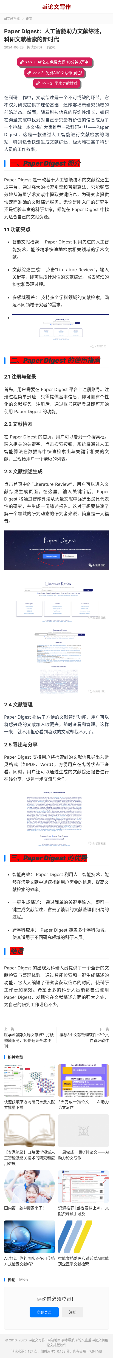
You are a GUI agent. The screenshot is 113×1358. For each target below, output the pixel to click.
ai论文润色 (100, 1340)
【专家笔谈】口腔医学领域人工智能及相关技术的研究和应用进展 (29, 1158)
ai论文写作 (56, 7)
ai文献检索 (12, 19)
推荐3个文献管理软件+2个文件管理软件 (84, 1037)
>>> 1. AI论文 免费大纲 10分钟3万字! (57, 62)
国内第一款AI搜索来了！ (25, 1208)
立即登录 (44, 1312)
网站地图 (54, 1340)
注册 (73, 1312)
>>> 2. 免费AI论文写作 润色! (57, 72)
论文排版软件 (56, 1345)
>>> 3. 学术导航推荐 (59, 83)
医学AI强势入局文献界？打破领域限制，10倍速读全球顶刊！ (29, 1040)
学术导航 (68, 1340)
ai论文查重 (83, 1340)
